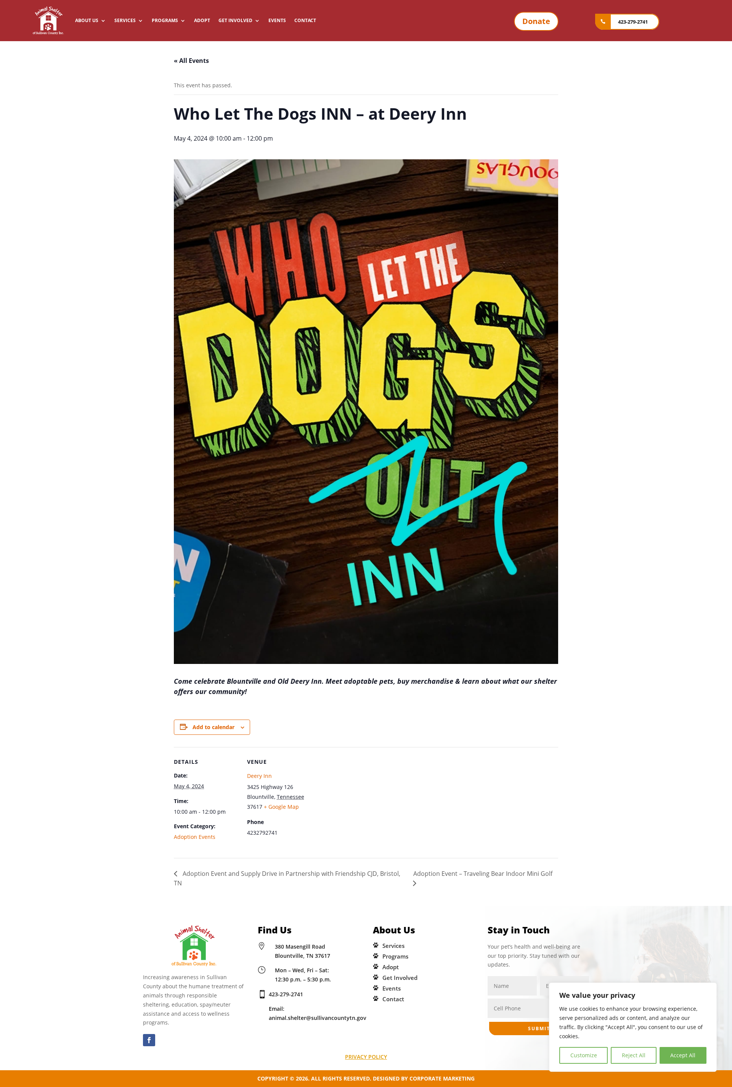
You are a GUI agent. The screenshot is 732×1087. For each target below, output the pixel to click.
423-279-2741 (633, 21)
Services (125, 20)
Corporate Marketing (442, 1078)
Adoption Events (194, 836)
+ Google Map (281, 806)
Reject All (633, 1055)
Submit (539, 1028)
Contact (305, 20)
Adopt (202, 20)
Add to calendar (213, 727)
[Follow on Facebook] (149, 1040)
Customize (583, 1055)
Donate (536, 21)
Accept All (682, 1055)
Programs (165, 20)
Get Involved (235, 20)
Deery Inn (259, 775)
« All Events (191, 60)
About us (86, 20)
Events (277, 20)
